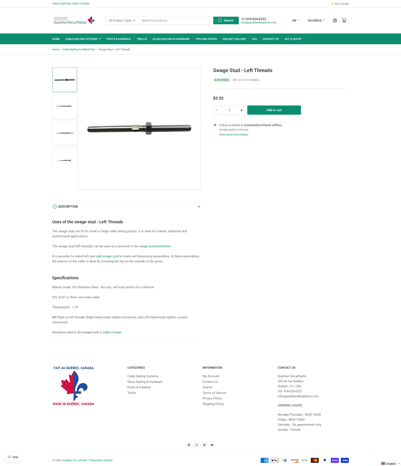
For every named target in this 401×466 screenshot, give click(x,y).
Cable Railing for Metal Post (79, 49)
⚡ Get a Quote (340, 3)
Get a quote (292, 39)
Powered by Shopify (101, 460)
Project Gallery (234, 39)
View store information (234, 134)
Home (56, 39)
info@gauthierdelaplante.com (258, 22)
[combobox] (188, 20)
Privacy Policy (212, 398)
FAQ (254, 39)
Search (228, 20)
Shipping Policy (213, 404)
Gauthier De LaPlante (74, 460)
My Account (211, 376)
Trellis (142, 39)
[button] (391, 463)
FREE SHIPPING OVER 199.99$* (71, 3)
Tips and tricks (206, 39)
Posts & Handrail (119, 39)
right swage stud (107, 256)
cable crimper (112, 332)
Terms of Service (214, 393)
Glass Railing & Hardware (171, 39)
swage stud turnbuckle (154, 246)
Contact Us (271, 39)
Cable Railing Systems (81, 39)
